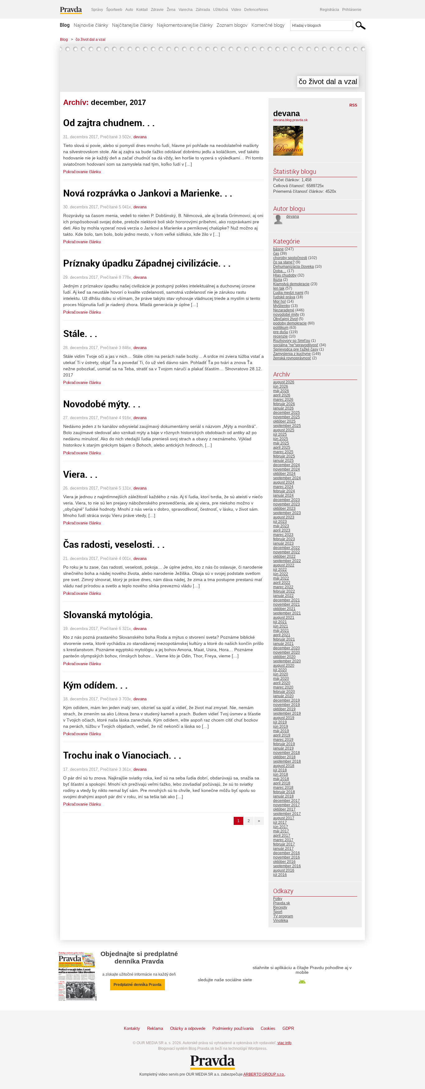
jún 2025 (280, 439)
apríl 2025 (281, 447)
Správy (97, 9)
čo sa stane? (284, 262)
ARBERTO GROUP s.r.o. (264, 1074)
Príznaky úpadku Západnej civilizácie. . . (147, 263)
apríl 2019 (281, 735)
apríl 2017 (281, 835)
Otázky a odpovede (187, 1028)
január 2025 (283, 460)
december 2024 (286, 465)
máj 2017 (281, 831)
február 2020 (284, 691)
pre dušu (280, 332)
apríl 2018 (281, 783)
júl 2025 (280, 434)
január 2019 (283, 748)
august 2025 (283, 430)
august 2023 (283, 517)
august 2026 (283, 382)
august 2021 (283, 617)
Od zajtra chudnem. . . (109, 122)
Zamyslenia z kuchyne (292, 354)
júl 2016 (280, 875)
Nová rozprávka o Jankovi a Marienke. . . (147, 193)
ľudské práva (284, 297)
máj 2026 (281, 391)
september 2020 (287, 661)
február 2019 (284, 744)
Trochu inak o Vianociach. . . (122, 755)
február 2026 (284, 404)
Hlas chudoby (285, 275)
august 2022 (283, 565)
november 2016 (286, 857)
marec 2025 (283, 452)
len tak (278, 288)
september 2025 (287, 426)
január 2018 (283, 796)
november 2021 (286, 604)
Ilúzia (277, 279)
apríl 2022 (281, 582)
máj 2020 (281, 678)
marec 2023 (283, 535)
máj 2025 (281, 443)
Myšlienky (281, 306)
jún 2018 (280, 774)
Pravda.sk (281, 903)
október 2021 (284, 609)
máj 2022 (281, 578)
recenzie (280, 336)
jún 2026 (280, 386)
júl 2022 (280, 569)
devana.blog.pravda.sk (290, 120)
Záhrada (203, 9)
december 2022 (286, 548)
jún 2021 (280, 626)
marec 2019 (283, 739)
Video (236, 9)
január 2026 (283, 408)
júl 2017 (280, 822)
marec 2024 (283, 487)
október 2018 (284, 757)
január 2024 (283, 495)
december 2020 (286, 648)
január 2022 (283, 596)
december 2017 (286, 800)
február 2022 (284, 591)
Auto (129, 9)
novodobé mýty (286, 314)
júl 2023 (280, 521)
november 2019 (286, 705)
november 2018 (286, 752)
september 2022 (287, 561)
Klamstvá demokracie (291, 284)
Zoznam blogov (232, 25)
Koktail (142, 9)
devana (140, 137)
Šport (277, 912)
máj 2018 (281, 779)
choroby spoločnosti (290, 258)
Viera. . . (80, 474)
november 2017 (286, 805)
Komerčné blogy (267, 25)
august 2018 (283, 766)
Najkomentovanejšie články (185, 25)
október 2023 (284, 508)
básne (278, 249)
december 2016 (286, 853)
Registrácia (329, 9)
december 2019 (286, 700)
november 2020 (286, 652)
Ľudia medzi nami (288, 293)
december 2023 (286, 500)
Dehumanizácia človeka (293, 266)
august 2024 (283, 482)
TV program (283, 916)
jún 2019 (280, 726)
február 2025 (284, 456)
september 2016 (287, 866)
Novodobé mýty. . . (102, 403)
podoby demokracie (290, 323)
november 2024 (286, 469)
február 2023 (284, 539)
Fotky (277, 899)
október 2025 (284, 421)
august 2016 (283, 870)
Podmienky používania (233, 1028)
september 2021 (287, 613)
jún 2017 (280, 827)
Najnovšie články (91, 25)
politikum (280, 327)
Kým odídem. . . (95, 685)
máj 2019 (281, 731)
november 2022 (286, 552)
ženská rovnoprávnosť (292, 358)
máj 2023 (281, 526)
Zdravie (157, 9)
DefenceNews (256, 9)
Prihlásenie (352, 9)
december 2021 (286, 600)
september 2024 (287, 478)
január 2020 (283, 696)
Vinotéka (280, 920)
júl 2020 (280, 670)
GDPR (288, 1028)
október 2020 (284, 657)
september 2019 (287, 713)
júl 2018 (280, 770)
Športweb (114, 9)
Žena (171, 9)
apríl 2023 (281, 530)
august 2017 (283, 818)
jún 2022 (280, 574)
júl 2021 (280, 622)
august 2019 (283, 718)
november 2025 (286, 417)
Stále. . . (80, 333)
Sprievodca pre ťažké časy (295, 349)
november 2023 (286, 504)
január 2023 (283, 543)
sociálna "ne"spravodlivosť (295, 345)
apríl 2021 (281, 635)
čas (276, 253)
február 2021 (284, 639)
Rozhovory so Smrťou (291, 341)
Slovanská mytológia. (108, 614)
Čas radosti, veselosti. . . (114, 544)
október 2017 (284, 809)
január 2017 (283, 848)
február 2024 (284, 491)
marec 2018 (283, 787)
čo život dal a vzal (90, 39)
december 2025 (286, 412)
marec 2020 (283, 687)
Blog (65, 24)
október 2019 (284, 709)
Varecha (186, 9)
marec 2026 (283, 399)
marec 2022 (283, 587)
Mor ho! (279, 301)
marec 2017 (283, 840)
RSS (353, 105)
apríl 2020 (281, 683)
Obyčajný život (285, 319)
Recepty (280, 907)
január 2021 (283, 644)
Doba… (279, 271)
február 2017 (284, 844)
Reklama (155, 1028)
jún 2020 (280, 674)
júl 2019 (280, 722)
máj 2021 (281, 630)
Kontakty (132, 1028)
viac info (285, 1043)
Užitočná (220, 9)
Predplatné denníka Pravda (137, 984)
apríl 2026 (281, 395)
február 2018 (284, 792)
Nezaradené (283, 310)
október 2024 (284, 473)
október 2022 (284, 556)
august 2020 (283, 665)
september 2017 (287, 814)
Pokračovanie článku (82, 171)
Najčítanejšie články (132, 25)
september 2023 (287, 513)
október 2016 (284, 861)
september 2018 (287, 761)
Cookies (268, 1028)
